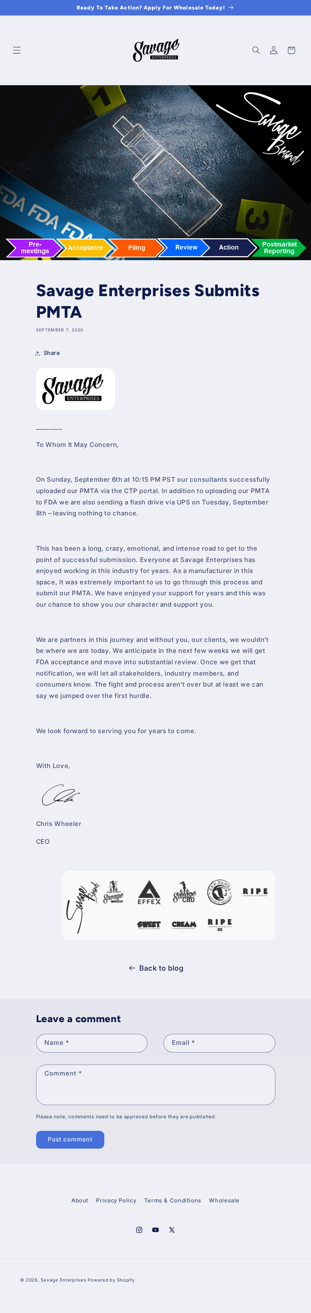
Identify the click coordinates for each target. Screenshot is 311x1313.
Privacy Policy (116, 1200)
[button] (16, 50)
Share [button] (52, 353)
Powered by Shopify (111, 1280)
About (79, 1200)
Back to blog (161, 968)
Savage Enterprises (63, 1280)
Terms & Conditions (172, 1200)
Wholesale (224, 1200)
